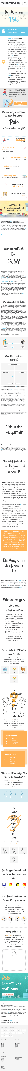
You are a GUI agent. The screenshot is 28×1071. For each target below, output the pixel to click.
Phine (2, 1061)
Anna (2, 1047)
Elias (16, 1045)
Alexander (17, 1042)
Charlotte (3, 1045)
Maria (2, 1044)
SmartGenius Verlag (18, 1057)
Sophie (2, 1043)
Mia (2, 1048)
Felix (16, 1047)
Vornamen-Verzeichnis (7, 1027)
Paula (15, 738)
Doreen (3, 1065)
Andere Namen (18, 185)
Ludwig (16, 742)
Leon (25, 276)
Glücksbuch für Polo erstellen (14, 213)
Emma (2, 1049)
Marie (2, 1042)
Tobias (24, 280)
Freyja (2, 1060)
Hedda (3, 1068)
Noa (2, 1067)
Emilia (2, 1046)
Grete (2, 1058)
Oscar (13, 759)
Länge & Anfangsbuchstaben (10, 176)
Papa (13, 757)
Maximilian (17, 1043)
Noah (16, 1046)
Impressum (17, 1058)
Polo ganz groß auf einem (18, 194)
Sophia (3, 1052)
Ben (23, 276)
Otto (15, 740)
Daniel (12, 281)
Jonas (2, 277)
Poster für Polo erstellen (8, 994)
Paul (7, 277)
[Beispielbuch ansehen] (14, 102)
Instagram (17, 1060)
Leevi (2, 1059)
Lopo (8, 585)
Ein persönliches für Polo (20, 140)
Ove (2, 1064)
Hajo (2, 1066)
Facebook (17, 1059)
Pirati (21, 327)
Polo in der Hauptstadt (11, 167)
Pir (22, 327)
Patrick (2, 281)
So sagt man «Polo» (8, 149)
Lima (13, 761)
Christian (6, 281)
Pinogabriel (3, 328)
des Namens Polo (18, 158)
